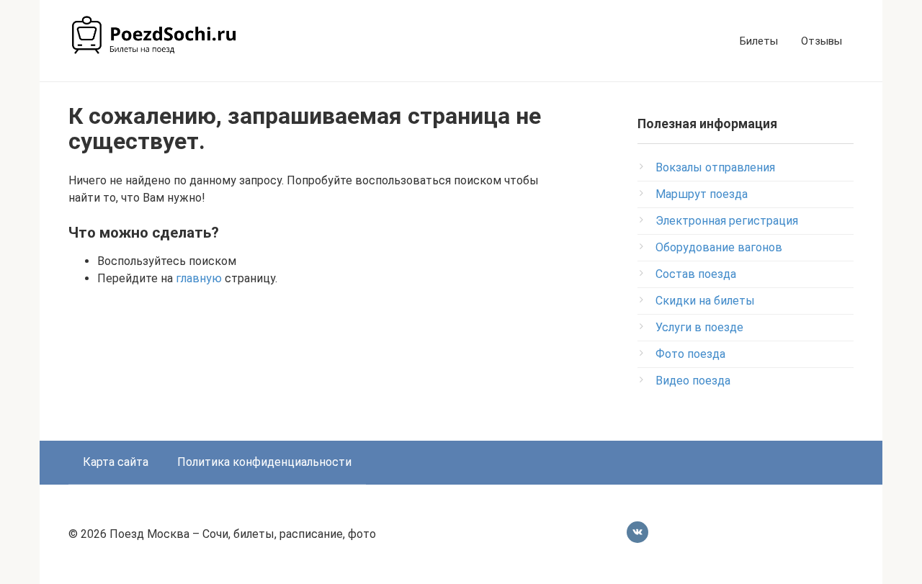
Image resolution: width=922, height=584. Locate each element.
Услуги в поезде (699, 327)
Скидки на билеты (705, 300)
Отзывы (821, 41)
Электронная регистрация (726, 221)
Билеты (759, 41)
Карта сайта (115, 462)
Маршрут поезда (701, 194)
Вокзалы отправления (715, 167)
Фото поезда (690, 354)
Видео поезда (692, 380)
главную (199, 278)
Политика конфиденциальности (264, 462)
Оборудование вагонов (718, 247)
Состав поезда (695, 274)
